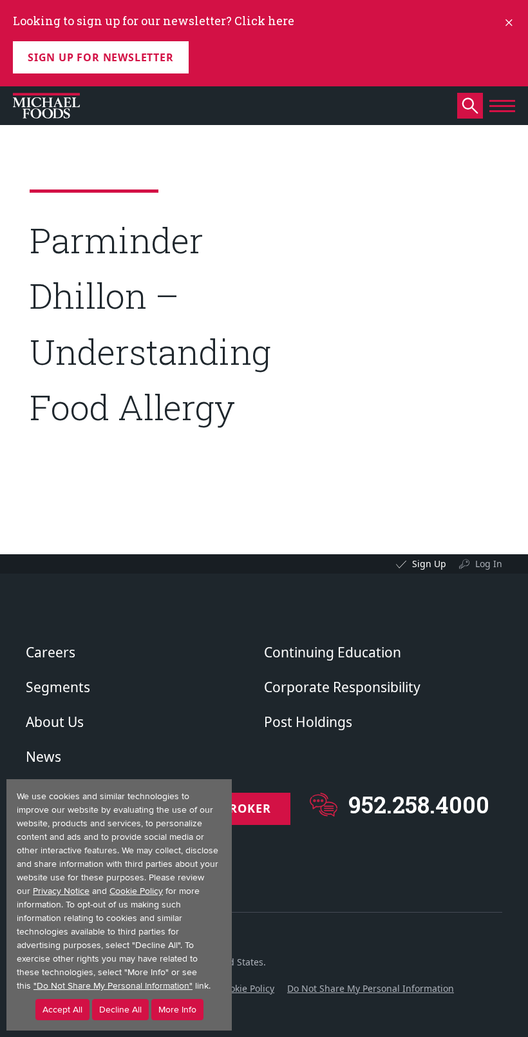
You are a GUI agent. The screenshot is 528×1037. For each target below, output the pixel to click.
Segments (58, 687)
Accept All (62, 1009)
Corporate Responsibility (342, 687)
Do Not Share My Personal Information (370, 988)
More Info (177, 1009)
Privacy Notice (61, 891)
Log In (488, 563)
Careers (50, 652)
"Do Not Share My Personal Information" (113, 985)
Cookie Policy (246, 988)
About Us (55, 722)
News (43, 757)
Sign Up (429, 563)
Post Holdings (308, 722)
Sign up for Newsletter (101, 57)
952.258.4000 (418, 805)
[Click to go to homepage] (46, 106)
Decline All (120, 1009)
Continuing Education (332, 652)
